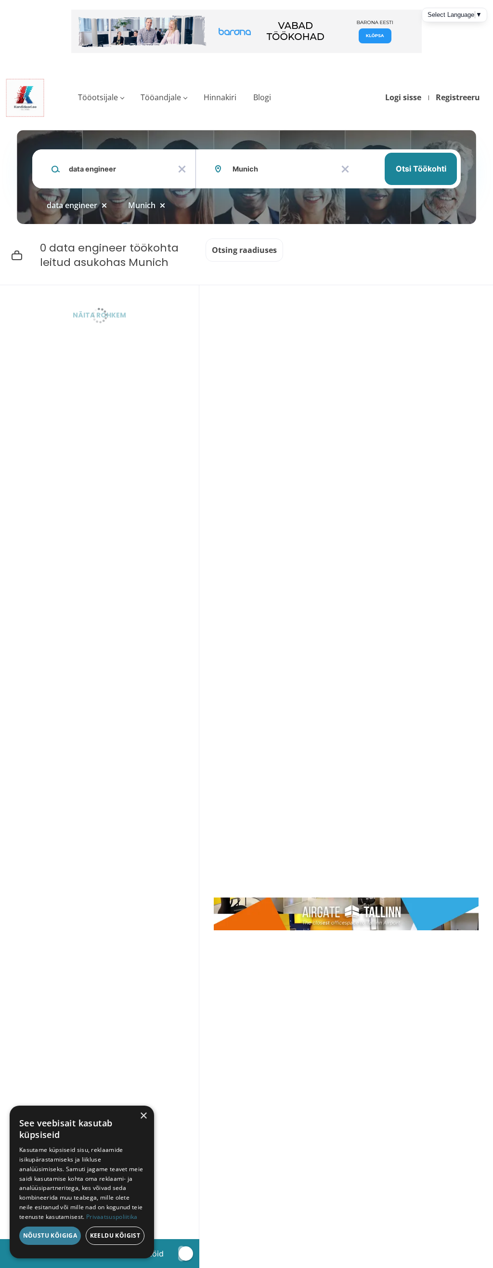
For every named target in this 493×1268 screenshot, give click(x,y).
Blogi (262, 97)
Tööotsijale (98, 97)
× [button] (143, 1116)
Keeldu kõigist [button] (115, 1235)
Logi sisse (403, 97)
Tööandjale (161, 97)
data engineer (72, 205)
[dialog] (82, 1182)
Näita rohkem (99, 315)
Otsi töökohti (421, 168)
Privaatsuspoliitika (112, 1217)
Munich (142, 205)
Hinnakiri (220, 97)
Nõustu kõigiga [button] (50, 1235)
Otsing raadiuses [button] (244, 250)
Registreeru (458, 97)
